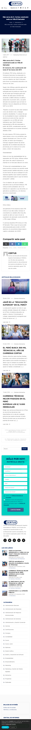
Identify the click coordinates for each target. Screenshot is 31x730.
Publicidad (8, 682)
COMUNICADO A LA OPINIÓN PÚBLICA (18, 591)
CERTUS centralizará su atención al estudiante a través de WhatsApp (19, 563)
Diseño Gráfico (9, 651)
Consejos (7, 633)
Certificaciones (9, 629)
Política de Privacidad (9, 707)
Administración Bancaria (12, 605)
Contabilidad (8, 636)
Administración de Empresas (17, 558)
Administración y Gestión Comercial (15, 622)
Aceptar (5, 727)
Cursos (7, 640)
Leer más (6, 322)
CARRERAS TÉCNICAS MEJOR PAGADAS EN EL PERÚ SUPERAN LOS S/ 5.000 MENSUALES (18, 573)
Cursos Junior (9, 644)
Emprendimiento (10, 661)
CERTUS (5, 57)
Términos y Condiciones (10, 709)
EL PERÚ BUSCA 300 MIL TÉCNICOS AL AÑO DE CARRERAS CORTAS (14, 350)
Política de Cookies (11, 724)
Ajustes (13, 727)
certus (10, 247)
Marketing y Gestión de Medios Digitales (14, 670)
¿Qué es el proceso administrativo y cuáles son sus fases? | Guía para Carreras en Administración (19, 553)
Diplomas (7, 647)
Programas (8, 678)
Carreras (16, 298)
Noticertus (16, 55)
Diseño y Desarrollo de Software (14, 654)
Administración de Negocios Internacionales (13, 614)
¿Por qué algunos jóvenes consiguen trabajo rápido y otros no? (16, 431)
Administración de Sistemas (13, 618)
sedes (14, 247)
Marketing (8, 665)
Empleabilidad (9, 658)
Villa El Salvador (22, 247)
